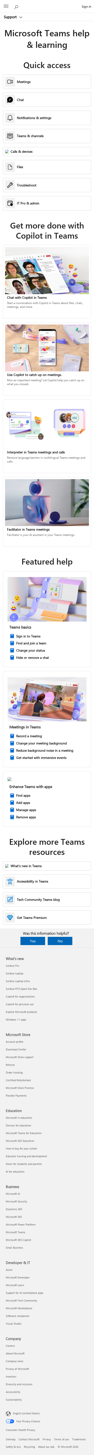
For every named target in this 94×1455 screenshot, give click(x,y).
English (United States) (26, 1413)
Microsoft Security (16, 1201)
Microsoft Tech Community (21, 1300)
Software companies (17, 1316)
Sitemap (10, 1439)
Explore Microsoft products (21, 1012)
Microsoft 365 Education (20, 1141)
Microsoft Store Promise (20, 1088)
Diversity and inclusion (19, 1384)
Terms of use (61, 1439)
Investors (11, 1376)
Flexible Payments (16, 1095)
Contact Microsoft (29, 1439)
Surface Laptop (14, 973)
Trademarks (79, 1439)
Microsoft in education (19, 1117)
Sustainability (14, 1399)
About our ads (46, 1447)
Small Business (14, 1247)
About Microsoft (15, 1353)
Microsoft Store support (20, 1057)
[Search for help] (17, 6)
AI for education (15, 1171)
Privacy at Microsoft (17, 1369)
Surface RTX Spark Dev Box (21, 989)
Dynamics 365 (14, 1209)
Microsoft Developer (18, 1277)
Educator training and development (26, 1156)
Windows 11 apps (16, 1019)
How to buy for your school (21, 1148)
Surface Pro (12, 965)
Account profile (14, 1041)
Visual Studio (13, 1323)
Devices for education (18, 1125)
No (60, 940)
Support (11, 16)
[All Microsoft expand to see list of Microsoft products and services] (6, 6)
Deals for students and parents (24, 1164)
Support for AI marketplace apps (24, 1293)
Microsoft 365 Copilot (18, 1240)
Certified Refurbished (18, 1080)
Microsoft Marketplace (19, 1308)
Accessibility (13, 1392)
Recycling (29, 1447)
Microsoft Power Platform (20, 1224)
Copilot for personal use (20, 1004)
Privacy (47, 1439)
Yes (33, 940)
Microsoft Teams (15, 1232)
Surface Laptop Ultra (18, 981)
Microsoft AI (13, 1193)
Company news (14, 1361)
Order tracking (14, 1072)
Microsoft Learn (15, 1285)
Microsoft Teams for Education (23, 1133)
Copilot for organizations (20, 996)
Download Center (16, 1049)
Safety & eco (13, 1447)
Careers (10, 1345)
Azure (9, 1269)
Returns (10, 1065)
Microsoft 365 (14, 1217)
